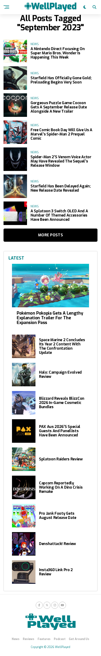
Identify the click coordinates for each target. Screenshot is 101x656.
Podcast (60, 639)
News (15, 639)
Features (44, 639)
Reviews (28, 639)
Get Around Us (79, 639)
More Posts (50, 235)
